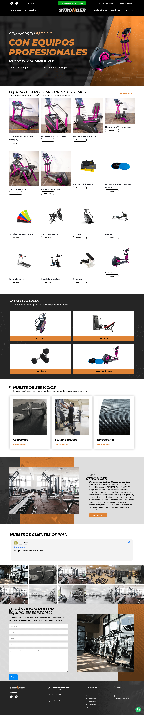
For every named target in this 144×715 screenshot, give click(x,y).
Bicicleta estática (50, 279)
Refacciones (100, 10)
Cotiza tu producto (127, 3)
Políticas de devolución (122, 699)
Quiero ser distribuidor (107, 3)
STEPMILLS (79, 234)
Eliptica (89, 708)
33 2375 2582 (56, 694)
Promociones (104, 371)
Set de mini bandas (84, 184)
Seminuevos (16, 10)
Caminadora (91, 705)
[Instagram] (16, 3)
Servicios (115, 10)
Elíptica (109, 272)
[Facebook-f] (11, 3)
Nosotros (31, 3)
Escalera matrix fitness (54, 136)
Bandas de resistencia (21, 234)
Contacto (128, 10)
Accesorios (30, 10)
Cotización (117, 693)
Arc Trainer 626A (18, 189)
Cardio (40, 338)
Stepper (77, 279)
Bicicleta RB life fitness (86, 136)
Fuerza (104, 338)
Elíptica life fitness (51, 189)
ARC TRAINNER (49, 234)
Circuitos (40, 371)
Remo (108, 234)
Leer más (15, 143)
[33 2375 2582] (49, 694)
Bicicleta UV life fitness (118, 127)
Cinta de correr (17, 279)
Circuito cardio (92, 696)
